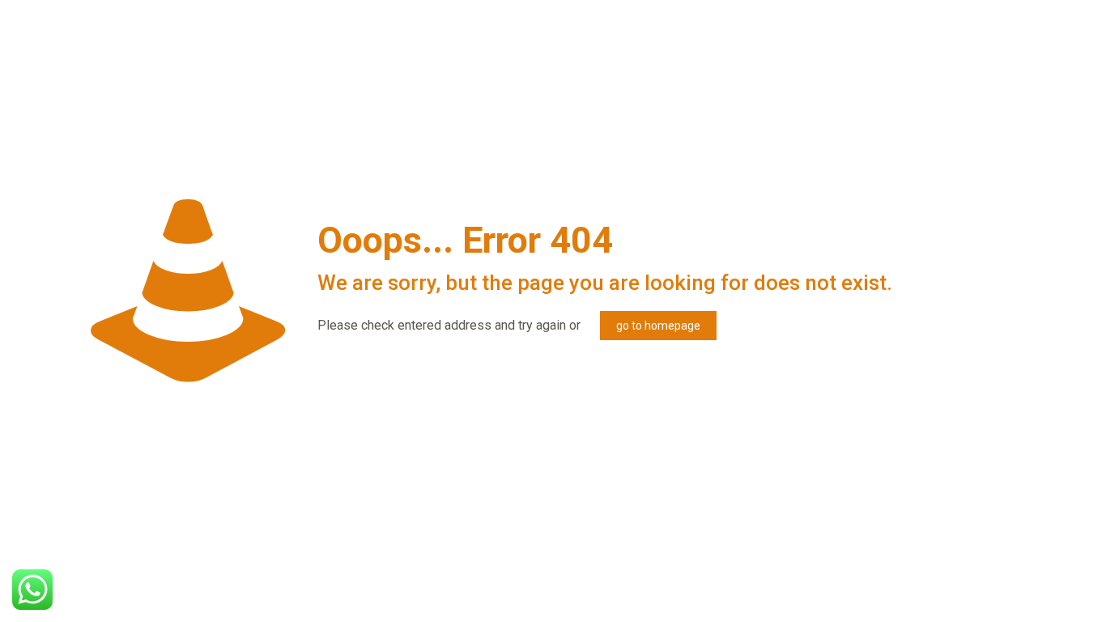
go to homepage (658, 325)
